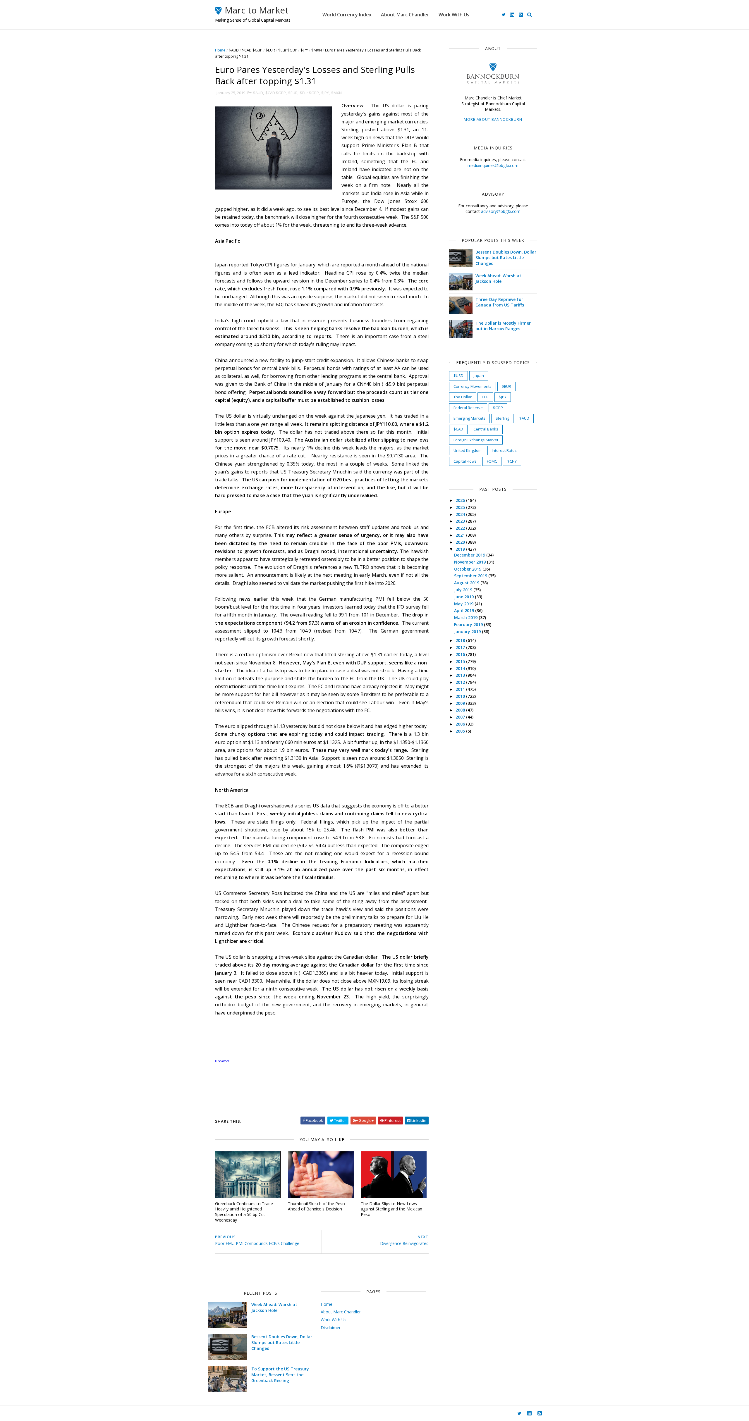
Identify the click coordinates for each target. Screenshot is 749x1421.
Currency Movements (472, 386)
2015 (461, 661)
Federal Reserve (468, 407)
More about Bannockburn (493, 119)
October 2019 (468, 569)
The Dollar (462, 396)
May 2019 (464, 604)
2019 (461, 549)
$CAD (458, 429)
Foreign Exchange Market (475, 439)
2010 (461, 696)
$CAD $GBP (252, 50)
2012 (461, 682)
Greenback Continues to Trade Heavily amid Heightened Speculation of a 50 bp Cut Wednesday (244, 1212)
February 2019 (469, 624)
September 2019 (471, 575)
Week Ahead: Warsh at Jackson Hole (498, 278)
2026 (461, 500)
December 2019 (470, 555)
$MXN (316, 50)
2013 (461, 675)
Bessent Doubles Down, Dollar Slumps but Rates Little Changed (505, 257)
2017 (461, 647)
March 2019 (466, 617)
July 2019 (463, 589)
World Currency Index (347, 14)
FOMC (492, 461)
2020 (461, 542)
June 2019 (464, 597)
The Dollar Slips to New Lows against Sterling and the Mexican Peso (391, 1209)
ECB (485, 396)
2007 (461, 717)
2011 (461, 689)
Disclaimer (331, 1327)
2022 (461, 528)
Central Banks (485, 429)
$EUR (270, 50)
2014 (461, 668)
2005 (461, 731)
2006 (461, 724)
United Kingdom (467, 450)
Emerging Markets (469, 418)
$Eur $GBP (287, 50)
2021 (461, 535)
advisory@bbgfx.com (500, 211)
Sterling (502, 418)
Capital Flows (465, 461)
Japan (479, 375)
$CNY (512, 461)
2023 (461, 521)
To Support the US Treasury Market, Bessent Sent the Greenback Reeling (280, 1374)
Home (220, 50)
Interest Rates (504, 450)
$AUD (234, 50)
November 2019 (470, 562)
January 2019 (468, 631)
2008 (461, 710)
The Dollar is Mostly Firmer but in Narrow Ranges (503, 326)
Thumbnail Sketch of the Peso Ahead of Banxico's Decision (316, 1206)
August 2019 (467, 582)
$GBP (498, 407)
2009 (461, 703)
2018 (461, 640)
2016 (461, 654)
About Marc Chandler (405, 14)
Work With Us (454, 14)
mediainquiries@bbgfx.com (493, 165)
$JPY (304, 50)
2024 (461, 514)
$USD (458, 375)
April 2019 (464, 610)
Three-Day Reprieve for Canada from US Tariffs (499, 302)
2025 (461, 507)
